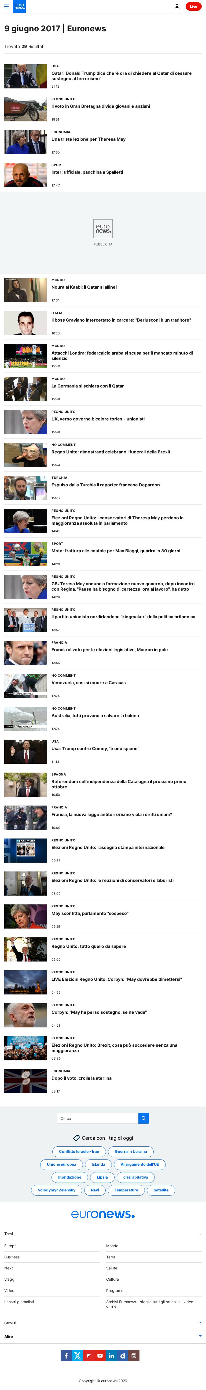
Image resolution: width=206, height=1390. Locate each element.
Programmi (115, 1290)
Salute (111, 1268)
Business (12, 1257)
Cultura (112, 1279)
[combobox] (103, 1118)
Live (193, 6)
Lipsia (102, 1177)
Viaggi (9, 1279)
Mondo (112, 1245)
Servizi (10, 1323)
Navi (95, 1190)
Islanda (98, 1164)
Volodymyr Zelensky (56, 1190)
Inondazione (69, 1177)
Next (8, 1268)
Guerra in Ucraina (131, 1151)
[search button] (143, 1118)
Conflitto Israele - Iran (79, 1151)
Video (9, 1290)
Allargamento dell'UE (140, 1164)
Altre (8, 1337)
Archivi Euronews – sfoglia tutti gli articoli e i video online (149, 1304)
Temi (8, 1233)
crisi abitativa (135, 1177)
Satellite (161, 1190)
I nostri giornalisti (19, 1301)
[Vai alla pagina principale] (19, 6)
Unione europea (61, 1164)
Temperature (126, 1190)
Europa (10, 1245)
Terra (110, 1257)
